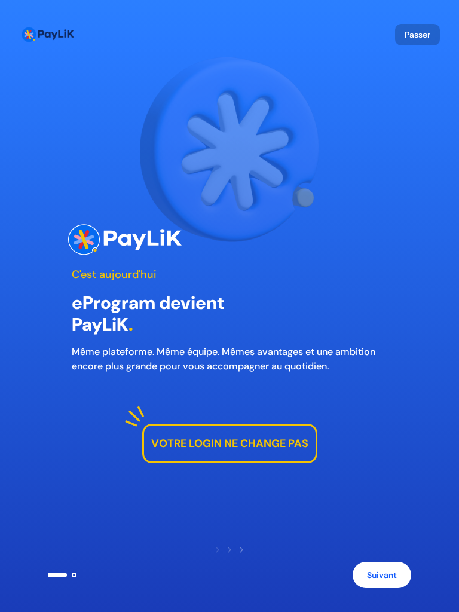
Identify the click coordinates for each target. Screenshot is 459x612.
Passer (417, 34)
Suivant (382, 575)
